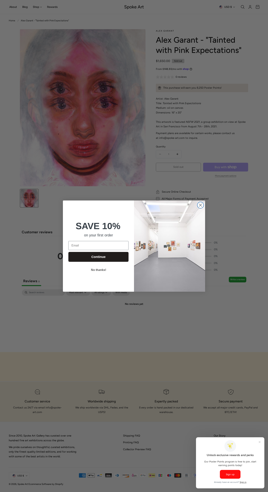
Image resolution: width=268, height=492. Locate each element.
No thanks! (98, 269)
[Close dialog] (200, 205)
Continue (98, 257)
